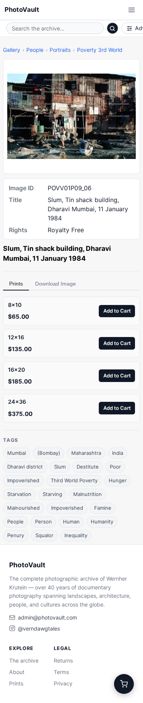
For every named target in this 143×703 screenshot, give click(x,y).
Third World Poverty (74, 480)
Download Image (55, 284)
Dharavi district (25, 467)
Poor (115, 467)
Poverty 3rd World (99, 50)
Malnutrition (87, 494)
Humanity (102, 521)
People (34, 50)
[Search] (112, 28)
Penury (15, 535)
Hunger (118, 480)
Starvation (19, 494)
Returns (63, 660)
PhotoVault (22, 9)
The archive (24, 660)
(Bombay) (48, 453)
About (16, 672)
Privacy (63, 683)
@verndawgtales (39, 628)
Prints (16, 284)
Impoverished (23, 480)
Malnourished (23, 508)
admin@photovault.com (47, 617)
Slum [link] (11, 248)
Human (71, 521)
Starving (52, 494)
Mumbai (16, 453)
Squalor (44, 535)
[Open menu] (131, 10)
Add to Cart (117, 311)
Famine (102, 508)
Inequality (75, 535)
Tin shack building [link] (53, 248)
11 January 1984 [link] (59, 258)
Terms (61, 672)
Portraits (60, 50)
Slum (60, 467)
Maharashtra (86, 453)
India (117, 453)
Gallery (11, 50)
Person (43, 521)
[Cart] (124, 684)
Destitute (88, 467)
